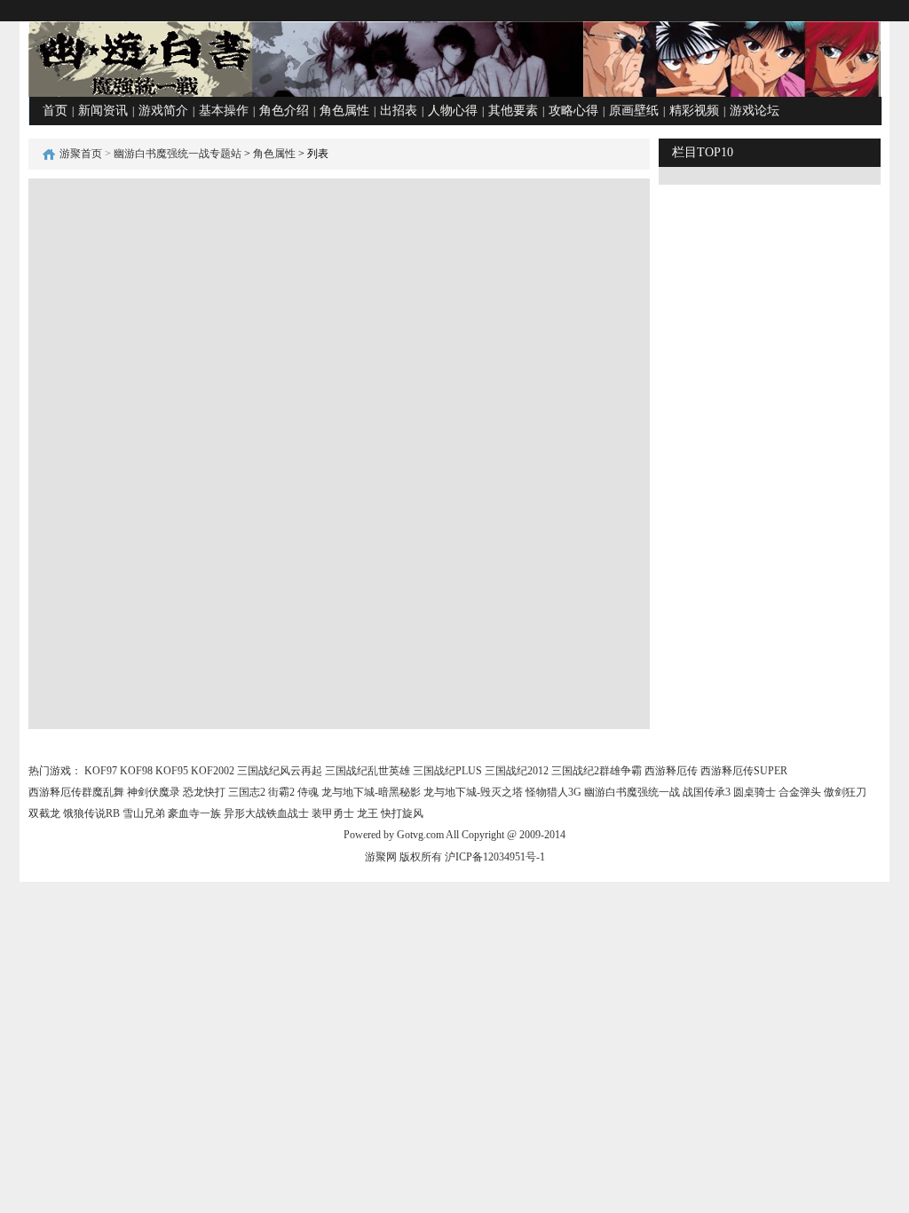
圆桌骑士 (754, 792)
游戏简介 (163, 110)
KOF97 (100, 771)
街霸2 (281, 792)
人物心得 (453, 110)
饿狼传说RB (91, 813)
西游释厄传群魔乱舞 (76, 792)
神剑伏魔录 (153, 792)
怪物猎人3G (553, 792)
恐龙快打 (204, 792)
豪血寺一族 (194, 813)
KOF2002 (212, 771)
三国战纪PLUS (447, 771)
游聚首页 (80, 153)
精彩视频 (694, 110)
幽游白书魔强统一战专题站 (177, 153)
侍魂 (308, 792)
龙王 (367, 813)
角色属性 (344, 110)
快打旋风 (402, 813)
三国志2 (246, 792)
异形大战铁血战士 (266, 813)
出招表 (398, 110)
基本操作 (224, 110)
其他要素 (513, 110)
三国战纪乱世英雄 (367, 771)
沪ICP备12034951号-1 (495, 857)
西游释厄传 (671, 771)
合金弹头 (800, 792)
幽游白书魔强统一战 (632, 792)
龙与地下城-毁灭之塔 (473, 792)
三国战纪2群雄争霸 (596, 771)
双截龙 (44, 813)
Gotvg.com (420, 834)
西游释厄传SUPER (743, 771)
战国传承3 (707, 792)
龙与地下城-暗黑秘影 (371, 792)
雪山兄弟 (144, 813)
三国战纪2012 (517, 771)
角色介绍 (284, 110)
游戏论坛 (754, 110)
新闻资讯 (103, 110)
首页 (55, 110)
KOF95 (171, 771)
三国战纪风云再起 (279, 771)
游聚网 (381, 857)
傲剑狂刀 (845, 792)
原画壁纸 (634, 110)
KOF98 (136, 771)
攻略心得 (573, 110)
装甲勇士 (333, 813)
